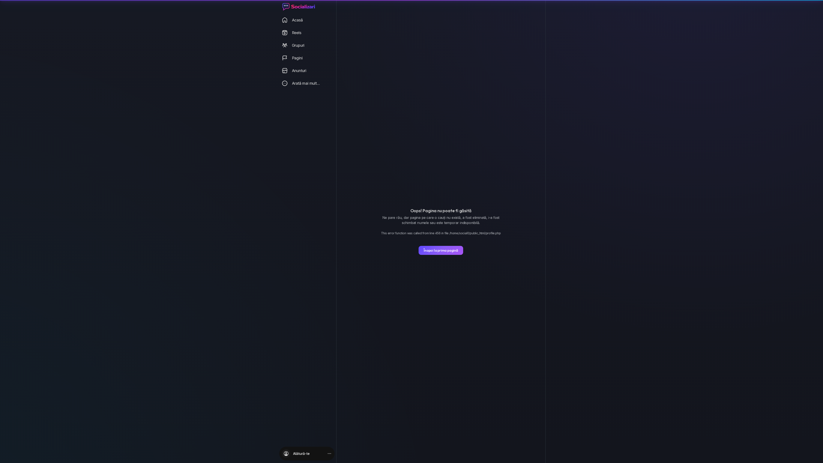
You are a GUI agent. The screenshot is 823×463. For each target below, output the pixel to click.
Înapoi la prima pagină (441, 250)
